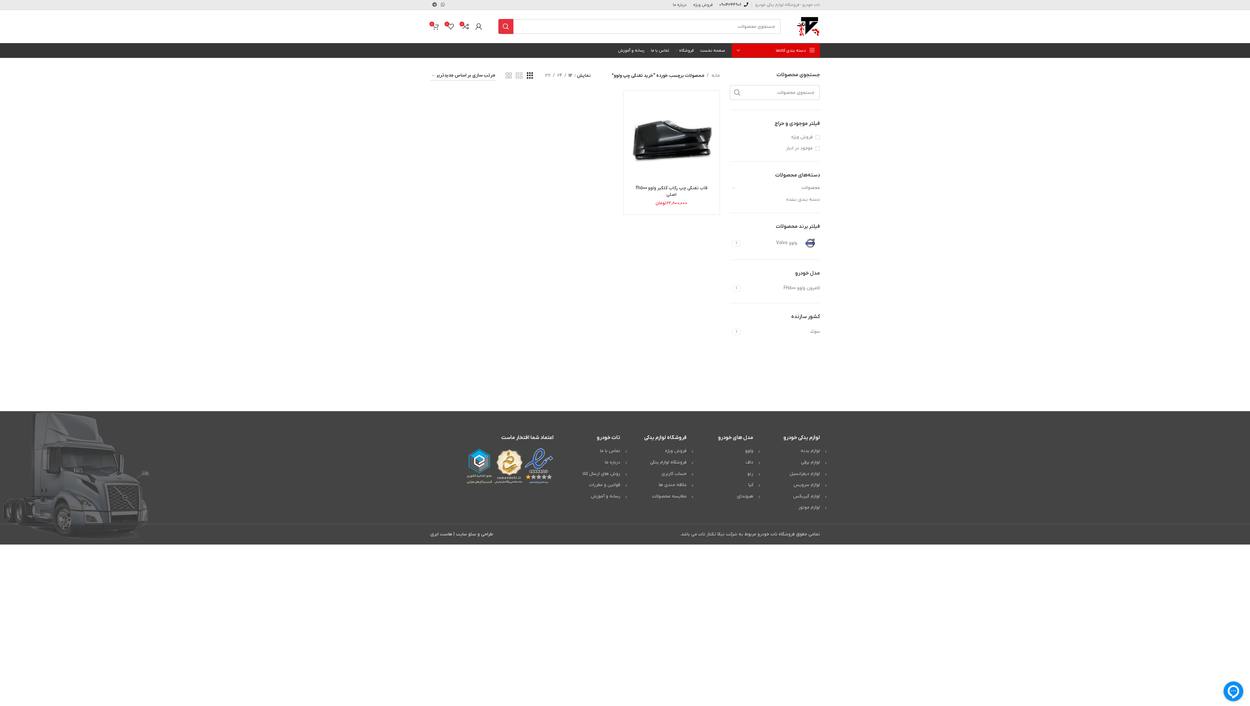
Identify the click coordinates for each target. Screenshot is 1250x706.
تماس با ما (610, 451)
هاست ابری (441, 534)
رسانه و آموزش (605, 496)
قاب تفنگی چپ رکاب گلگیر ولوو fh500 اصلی (672, 191)
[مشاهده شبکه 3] (530, 76)
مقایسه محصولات (669, 496)
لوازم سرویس (806, 485)
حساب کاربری (674, 474)
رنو (750, 474)
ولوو (749, 451)
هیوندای (745, 496)
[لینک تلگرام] (434, 5)
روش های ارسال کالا (601, 474)
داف (749, 462)
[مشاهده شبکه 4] (519, 76)
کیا (750, 485)
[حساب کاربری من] (478, 26)
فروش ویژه (802, 137)
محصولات (811, 188)
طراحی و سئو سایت (474, 534)
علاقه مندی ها (673, 485)
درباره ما (612, 462)
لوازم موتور (809, 507)
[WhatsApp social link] (443, 5)
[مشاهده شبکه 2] (509, 76)
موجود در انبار (799, 148)
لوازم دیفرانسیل (805, 474)
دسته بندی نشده (803, 199)
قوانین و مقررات (604, 485)
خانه (715, 76)
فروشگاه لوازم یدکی (668, 462)
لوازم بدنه (810, 451)
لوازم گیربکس (806, 496)
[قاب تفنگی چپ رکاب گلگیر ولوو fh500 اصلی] (671, 139)
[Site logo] (808, 26)
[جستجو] (505, 26)
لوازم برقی (810, 462)
